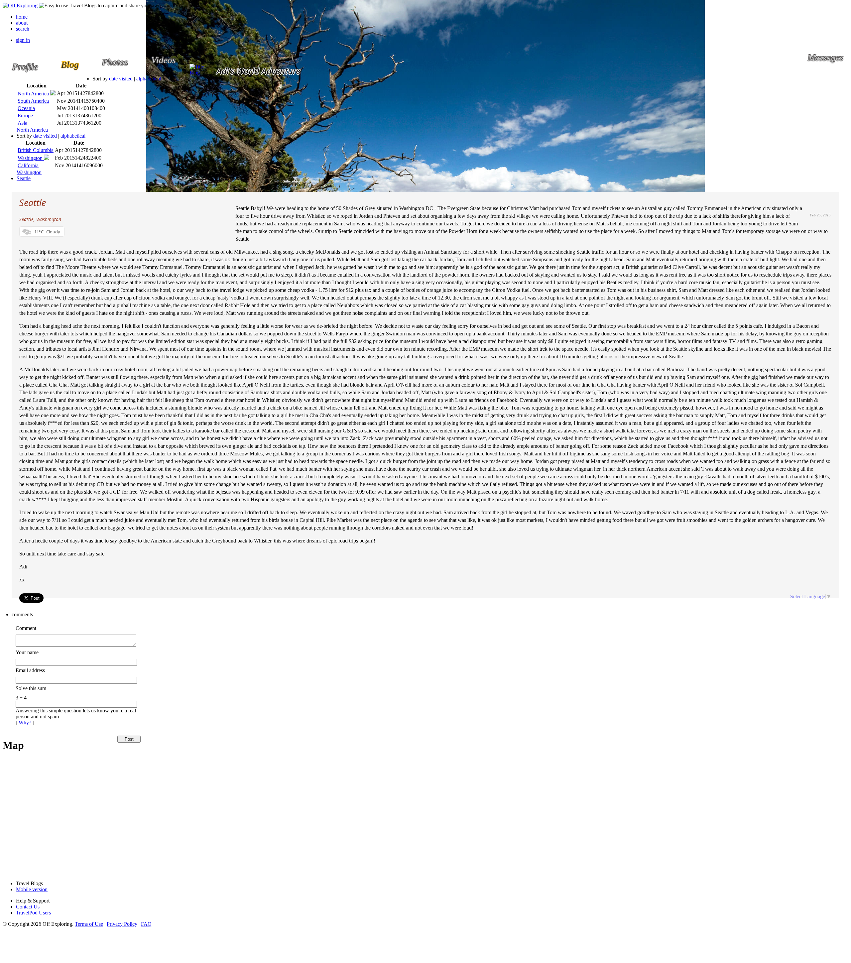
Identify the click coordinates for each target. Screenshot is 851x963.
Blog (194, 72)
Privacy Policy (122, 924)
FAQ (146, 924)
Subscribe (290, 181)
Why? (25, 722)
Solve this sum (31, 688)
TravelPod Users (33, 912)
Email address (30, 670)
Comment (26, 628)
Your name (27, 652)
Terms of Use (89, 924)
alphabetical (148, 78)
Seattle (24, 178)
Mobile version (32, 889)
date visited (121, 78)
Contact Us (28, 906)
